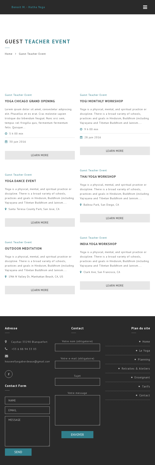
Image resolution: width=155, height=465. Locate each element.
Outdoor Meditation (23, 248)
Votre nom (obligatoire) (77, 341)
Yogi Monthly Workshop (101, 101)
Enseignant (142, 377)
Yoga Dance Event (20, 181)
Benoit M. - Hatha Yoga (28, 7)
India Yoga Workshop (98, 244)
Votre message (77, 393)
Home (8, 53)
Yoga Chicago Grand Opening (30, 101)
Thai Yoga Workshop (98, 176)
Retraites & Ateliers (136, 368)
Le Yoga (144, 350)
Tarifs (146, 386)
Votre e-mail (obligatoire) (77, 358)
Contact (144, 395)
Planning (144, 359)
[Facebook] (8, 374)
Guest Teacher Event (18, 95)
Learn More (40, 155)
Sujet (77, 375)
